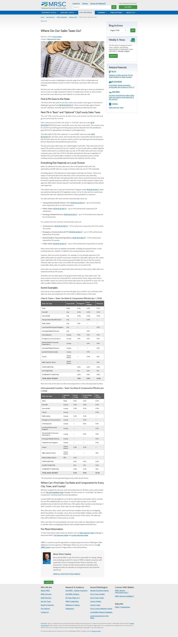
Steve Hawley (57, 37)
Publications (70, 609)
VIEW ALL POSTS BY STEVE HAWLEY (66, 574)
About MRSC (45, 591)
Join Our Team (46, 601)
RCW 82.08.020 (65, 105)
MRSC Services (46, 594)
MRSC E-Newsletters (122, 607)
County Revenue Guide (80, 535)
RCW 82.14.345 (92, 190)
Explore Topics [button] (67, 13)
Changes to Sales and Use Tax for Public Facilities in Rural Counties (121, 76)
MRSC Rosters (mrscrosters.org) (121, 591)
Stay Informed (50, 17)
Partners (85, 3)
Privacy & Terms (96, 631)
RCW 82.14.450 (59, 209)
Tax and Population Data (54, 492)
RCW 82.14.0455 (77, 203)
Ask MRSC (128, 7)
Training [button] (101, 13)
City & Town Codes (97, 598)
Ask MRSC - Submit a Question (76, 591)
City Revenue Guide (61, 535)
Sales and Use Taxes (53, 39)
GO (114, 7)
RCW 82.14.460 (78, 238)
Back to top (49, 582)
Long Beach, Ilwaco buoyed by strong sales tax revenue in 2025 (121, 86)
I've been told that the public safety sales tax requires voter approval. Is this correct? (121, 97)
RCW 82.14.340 (60, 226)
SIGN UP (112, 56)
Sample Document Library (99, 591)
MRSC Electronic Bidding (123, 596)
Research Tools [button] (49, 13)
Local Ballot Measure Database (101, 612)
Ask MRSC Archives (72, 594)
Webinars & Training (73, 605)
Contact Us (76, 3)
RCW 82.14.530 (69, 214)
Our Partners (45, 609)
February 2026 (73, 17)
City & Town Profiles (97, 594)
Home (42, 17)
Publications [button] (116, 13)
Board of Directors (47, 605)
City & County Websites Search (101, 609)
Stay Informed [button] (86, 13)
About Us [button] (130, 13)
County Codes (95, 605)
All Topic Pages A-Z (73, 598)
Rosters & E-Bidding (97, 3)
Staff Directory (46, 598)
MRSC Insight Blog (62, 17)
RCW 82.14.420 (75, 232)
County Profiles (95, 601)
